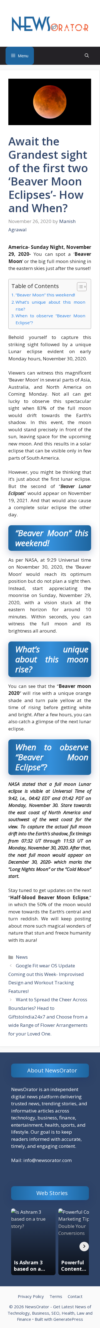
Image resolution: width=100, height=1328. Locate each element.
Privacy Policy (31, 1296)
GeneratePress (68, 1319)
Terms (55, 1296)
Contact (75, 1296)
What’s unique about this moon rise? (50, 305)
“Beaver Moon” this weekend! (45, 295)
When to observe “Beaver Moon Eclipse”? (50, 319)
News (22, 957)
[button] (86, 56)
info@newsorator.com (47, 1160)
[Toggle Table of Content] (79, 286)
